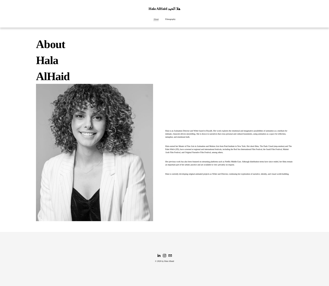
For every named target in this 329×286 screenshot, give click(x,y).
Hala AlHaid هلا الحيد (164, 9)
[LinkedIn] (159, 255)
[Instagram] (164, 255)
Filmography (170, 19)
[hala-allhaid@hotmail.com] (170, 255)
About (156, 19)
